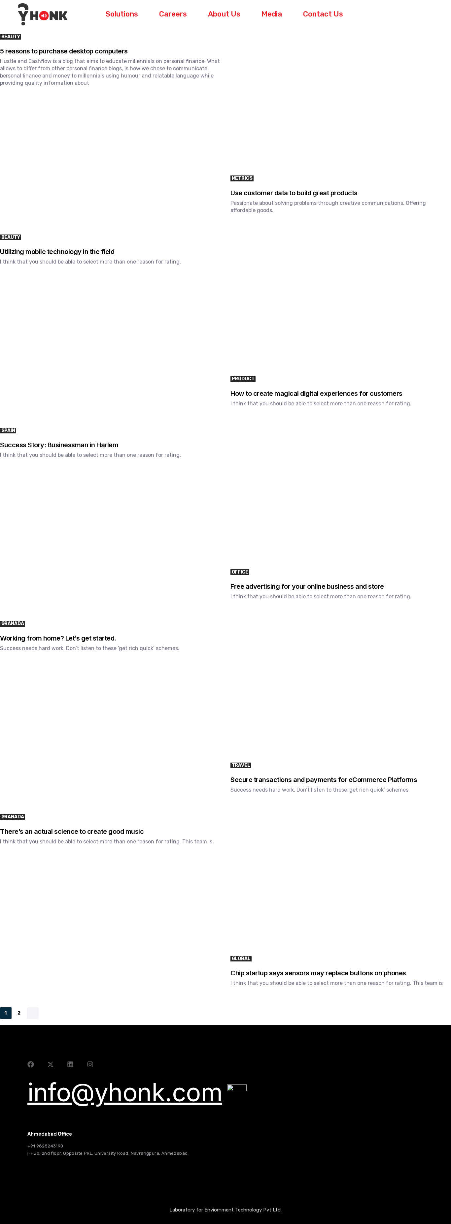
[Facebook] (30, 1064)
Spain (8, 430)
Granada (12, 623)
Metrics (242, 178)
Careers (173, 14)
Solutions (122, 14)
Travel (241, 765)
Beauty (10, 37)
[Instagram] (90, 1064)
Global (241, 958)
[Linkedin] (70, 1064)
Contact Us (323, 14)
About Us (224, 14)
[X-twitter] (50, 1064)
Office (240, 572)
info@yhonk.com (124, 1092)
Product (243, 379)
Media (271, 14)
